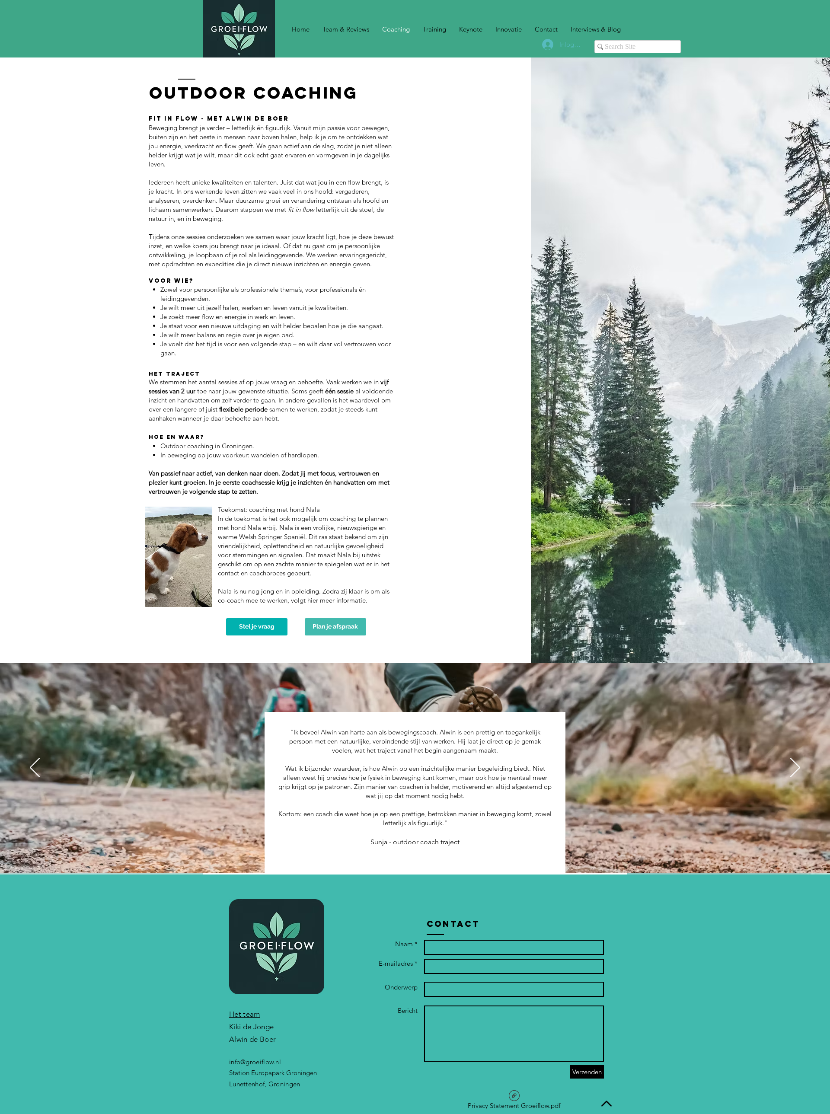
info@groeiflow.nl (255, 1062)
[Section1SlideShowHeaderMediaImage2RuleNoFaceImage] (420, 851)
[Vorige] (35, 768)
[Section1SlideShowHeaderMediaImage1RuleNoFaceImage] (409, 851)
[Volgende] (795, 768)
